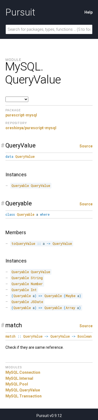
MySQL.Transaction (23, 396)
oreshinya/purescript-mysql (30, 128)
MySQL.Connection (22, 372)
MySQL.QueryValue (22, 390)
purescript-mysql (21, 115)
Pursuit (20, 12)
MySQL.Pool (16, 384)
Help (88, 12)
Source (86, 146)
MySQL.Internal (19, 378)
